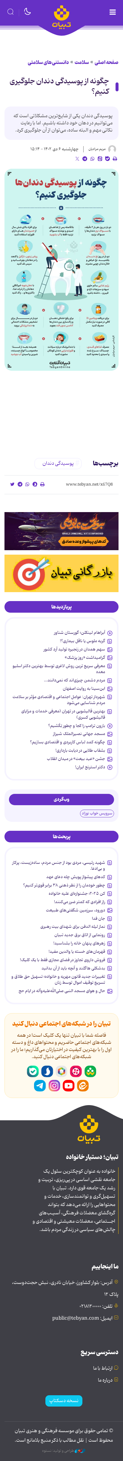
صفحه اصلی (107, 62)
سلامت (82, 62)
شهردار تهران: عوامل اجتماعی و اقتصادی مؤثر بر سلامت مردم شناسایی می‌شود (59, 700)
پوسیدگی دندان (58, 463)
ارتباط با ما (103, 1368)
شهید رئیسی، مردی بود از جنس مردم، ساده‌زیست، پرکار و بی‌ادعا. (58, 865)
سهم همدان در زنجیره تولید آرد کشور (74, 649)
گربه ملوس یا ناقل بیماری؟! (82, 641)
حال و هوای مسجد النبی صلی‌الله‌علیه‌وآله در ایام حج (62, 991)
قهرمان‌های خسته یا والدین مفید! (77, 951)
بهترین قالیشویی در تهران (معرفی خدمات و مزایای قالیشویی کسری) (63, 714)
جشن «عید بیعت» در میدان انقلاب (76, 758)
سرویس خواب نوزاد (97, 813)
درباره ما (105, 1380)
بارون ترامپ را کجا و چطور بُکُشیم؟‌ (76, 725)
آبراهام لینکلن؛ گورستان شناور (79, 632)
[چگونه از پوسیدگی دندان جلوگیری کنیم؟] (61, 270)
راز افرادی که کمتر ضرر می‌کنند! (79, 902)
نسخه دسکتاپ (64, 1401)
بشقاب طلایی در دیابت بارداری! (80, 750)
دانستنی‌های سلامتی (48, 62)
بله (33, 1071)
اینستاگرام (54, 1086)
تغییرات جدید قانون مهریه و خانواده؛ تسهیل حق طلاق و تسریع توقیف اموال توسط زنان (58, 979)
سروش (47, 1071)
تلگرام (40, 1086)
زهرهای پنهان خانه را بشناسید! (79, 943)
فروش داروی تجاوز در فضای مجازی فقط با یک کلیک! (62, 960)
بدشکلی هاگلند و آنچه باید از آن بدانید (73, 968)
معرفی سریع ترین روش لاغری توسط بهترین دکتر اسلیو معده (59, 669)
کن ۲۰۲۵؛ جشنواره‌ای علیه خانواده (77, 893)
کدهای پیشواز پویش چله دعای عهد (75, 877)
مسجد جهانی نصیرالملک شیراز (79, 733)
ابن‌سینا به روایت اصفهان (84, 688)
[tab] (61, 607)
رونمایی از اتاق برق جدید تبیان (79, 935)
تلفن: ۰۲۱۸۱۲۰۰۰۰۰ (96, 1306)
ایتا (83, 1086)
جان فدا (98, 918)
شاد (90, 1071)
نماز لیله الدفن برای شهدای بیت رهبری (72, 926)
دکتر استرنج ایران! (90, 767)
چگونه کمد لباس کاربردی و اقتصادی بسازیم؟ (67, 742)
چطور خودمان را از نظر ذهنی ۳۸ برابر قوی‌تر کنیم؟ (64, 885)
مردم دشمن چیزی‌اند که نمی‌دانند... (74, 680)
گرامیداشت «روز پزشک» (85, 657)
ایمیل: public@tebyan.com (82, 1318)
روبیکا (61, 1071)
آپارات (76, 1071)
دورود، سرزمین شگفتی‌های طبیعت (75, 910)
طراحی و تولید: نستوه (58, 1451)
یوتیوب (69, 1086)
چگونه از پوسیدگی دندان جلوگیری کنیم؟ (59, 87)
